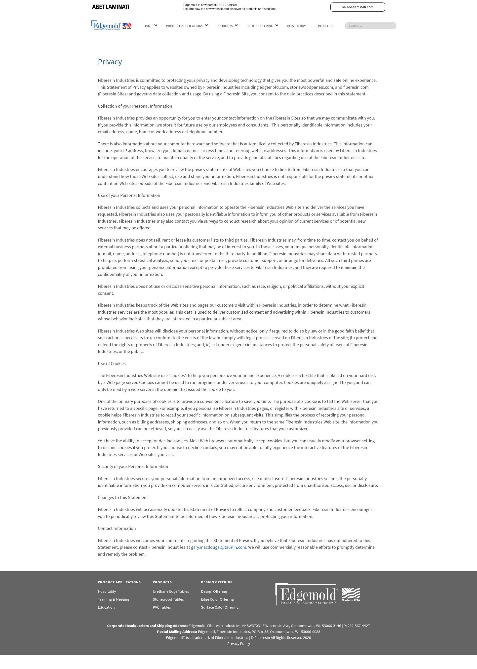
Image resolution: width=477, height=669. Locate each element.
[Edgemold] (111, 24)
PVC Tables (162, 607)
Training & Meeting (113, 599)
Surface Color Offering (219, 607)
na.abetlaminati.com (358, 7)
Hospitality (107, 591)
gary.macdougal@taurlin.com (218, 547)
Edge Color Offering (217, 599)
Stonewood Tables (168, 599)
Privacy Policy (238, 643)
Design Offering (214, 591)
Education (106, 607)
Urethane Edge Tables (171, 591)
